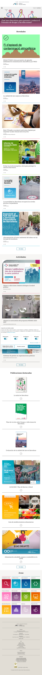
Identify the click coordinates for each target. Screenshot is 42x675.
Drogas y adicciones (5, 590)
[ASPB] (21, 625)
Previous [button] (2, 18)
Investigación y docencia (6, 577)
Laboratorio (33, 577)
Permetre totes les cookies (34, 346)
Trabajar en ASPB (21, 643)
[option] (21, 18)
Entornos (23, 603)
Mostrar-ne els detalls (34, 342)
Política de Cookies (11, 332)
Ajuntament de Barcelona (21, 652)
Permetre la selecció (21, 346)
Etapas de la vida (34, 603)
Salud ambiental (24, 577)
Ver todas (21, 249)
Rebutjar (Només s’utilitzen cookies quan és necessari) (8, 346)
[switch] (15, 339)
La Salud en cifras (15, 577)
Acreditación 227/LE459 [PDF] (21, 661)
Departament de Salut (21, 653)
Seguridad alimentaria (6, 603)
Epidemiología (14, 603)
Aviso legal (21, 646)
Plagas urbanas (24, 590)
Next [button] (40, 18)
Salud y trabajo (34, 590)
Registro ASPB (21, 642)
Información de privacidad (21, 645)
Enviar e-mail (21, 638)
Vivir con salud (14, 590)
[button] (2, 8)
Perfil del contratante (21, 644)
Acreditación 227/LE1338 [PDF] (21, 660)
